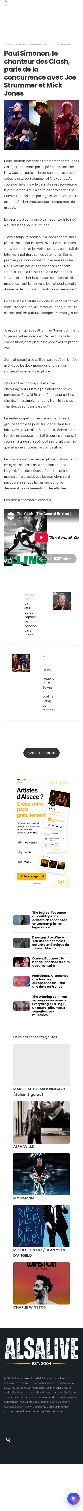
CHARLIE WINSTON (29, 1307)
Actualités (65, 44)
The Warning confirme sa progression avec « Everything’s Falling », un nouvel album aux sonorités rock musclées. (49, 1006)
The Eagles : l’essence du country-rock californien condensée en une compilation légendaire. (49, 919)
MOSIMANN (23, 1198)
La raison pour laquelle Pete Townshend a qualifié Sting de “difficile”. (49, 683)
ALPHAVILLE (23, 1146)
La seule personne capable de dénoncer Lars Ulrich (30, 615)
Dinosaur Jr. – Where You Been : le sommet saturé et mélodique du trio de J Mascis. (50, 943)
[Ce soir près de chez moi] (73, 1499)
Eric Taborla (20, 44)
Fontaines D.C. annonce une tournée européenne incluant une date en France (50, 981)
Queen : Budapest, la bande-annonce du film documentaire (51, 962)
